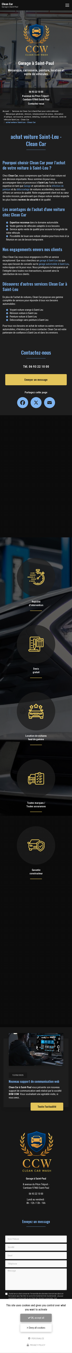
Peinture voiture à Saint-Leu (23, 316)
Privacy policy (37, 1345)
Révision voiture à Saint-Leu (23, 313)
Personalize (37, 1338)
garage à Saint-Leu (48, 260)
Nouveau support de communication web (34, 1081)
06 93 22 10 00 (36, 91)
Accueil (6, 111)
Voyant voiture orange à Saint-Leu (26, 309)
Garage (27, 186)
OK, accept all (37, 1317)
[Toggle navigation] (67, 5)
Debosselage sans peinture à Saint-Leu (29, 320)
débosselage (23, 189)
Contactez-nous (36, 103)
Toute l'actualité (47, 1106)
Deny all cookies (36, 1327)
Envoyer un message (36, 379)
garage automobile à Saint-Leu (54, 264)
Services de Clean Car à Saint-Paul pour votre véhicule (35, 111)
